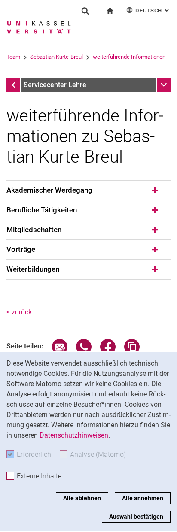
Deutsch (153, 10)
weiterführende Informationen (129, 57)
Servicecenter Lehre (55, 85)
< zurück (19, 312)
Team (13, 57)
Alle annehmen (142, 498)
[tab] (88, 190)
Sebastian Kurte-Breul (56, 57)
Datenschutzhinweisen (74, 435)
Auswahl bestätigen (136, 516)
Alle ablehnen (82, 498)
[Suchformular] (85, 10)
